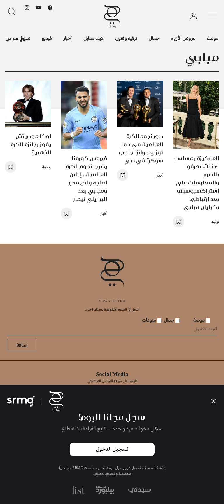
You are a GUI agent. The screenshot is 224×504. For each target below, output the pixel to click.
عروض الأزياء (183, 38)
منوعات (149, 320)
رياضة (46, 166)
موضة (212, 38)
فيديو (47, 38)
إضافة (22, 345)
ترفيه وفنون (126, 38)
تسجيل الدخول (112, 449)
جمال (154, 38)
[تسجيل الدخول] (194, 16)
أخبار (68, 38)
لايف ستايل (93, 38)
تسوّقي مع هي (18, 38)
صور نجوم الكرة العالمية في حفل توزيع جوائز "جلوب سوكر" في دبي (141, 148)
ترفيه (215, 221)
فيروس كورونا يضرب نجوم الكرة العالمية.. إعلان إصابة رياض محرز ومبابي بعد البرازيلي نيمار (86, 178)
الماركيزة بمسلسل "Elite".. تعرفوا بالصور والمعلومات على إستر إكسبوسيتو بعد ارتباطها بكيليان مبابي (196, 182)
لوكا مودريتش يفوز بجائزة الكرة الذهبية (30, 144)
